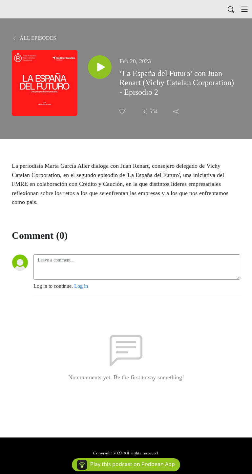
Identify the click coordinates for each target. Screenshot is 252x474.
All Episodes (37, 38)
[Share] (176, 111)
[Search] (231, 9)
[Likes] (123, 111)
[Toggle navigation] (244, 9)
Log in (81, 286)
